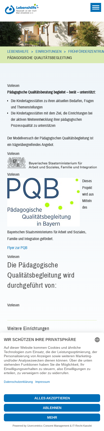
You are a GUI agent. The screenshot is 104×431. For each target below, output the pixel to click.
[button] (13, 86)
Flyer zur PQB (17, 247)
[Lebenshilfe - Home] (26, 6)
